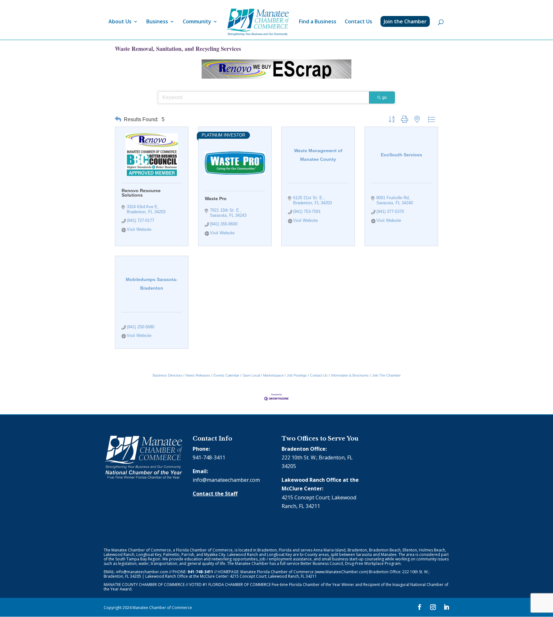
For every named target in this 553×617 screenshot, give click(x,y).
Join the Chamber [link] (405, 21)
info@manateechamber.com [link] (226, 479)
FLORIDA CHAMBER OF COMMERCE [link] (239, 584)
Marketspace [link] (273, 375)
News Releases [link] (198, 375)
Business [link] (157, 22)
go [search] (384, 97)
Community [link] (197, 22)
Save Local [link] (251, 375)
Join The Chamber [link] (386, 375)
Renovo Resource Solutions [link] (141, 193)
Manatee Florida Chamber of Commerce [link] (277, 571)
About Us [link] (120, 22)
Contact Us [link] (358, 22)
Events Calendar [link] (226, 375)
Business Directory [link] (167, 375)
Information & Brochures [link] (350, 375)
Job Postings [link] (297, 375)
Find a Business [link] (317, 22)
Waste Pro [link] (216, 198)
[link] (258, 22)
